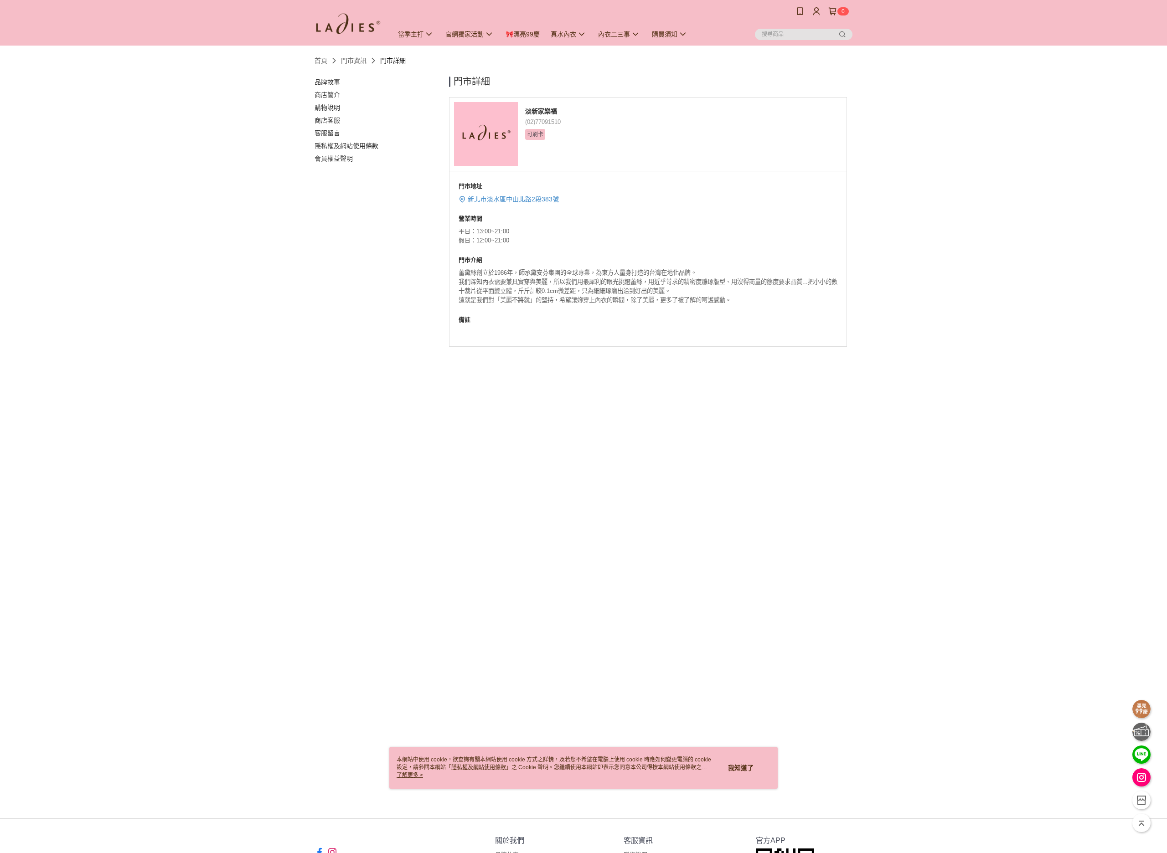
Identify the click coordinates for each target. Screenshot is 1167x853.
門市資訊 (354, 60)
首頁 (321, 60)
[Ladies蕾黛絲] (348, 24)
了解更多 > (410, 775)
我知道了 (741, 767)
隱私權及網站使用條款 (478, 767)
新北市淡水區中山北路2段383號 (513, 199)
